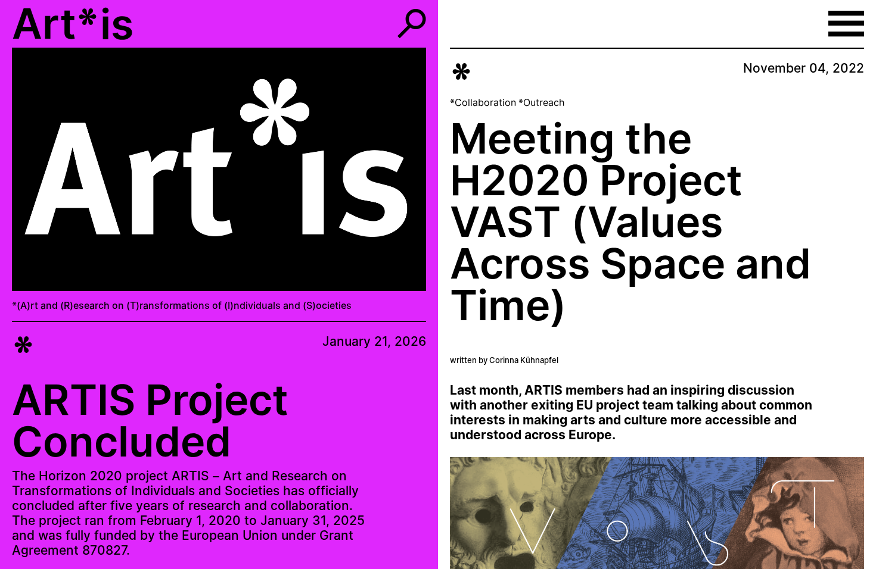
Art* (55, 24)
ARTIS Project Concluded (150, 420)
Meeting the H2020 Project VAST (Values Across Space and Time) (630, 221)
